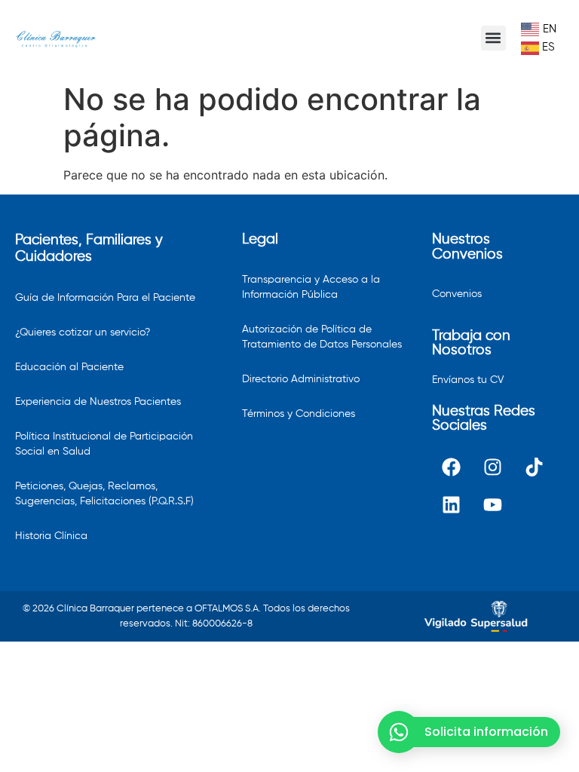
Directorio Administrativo (301, 379)
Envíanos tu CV (468, 380)
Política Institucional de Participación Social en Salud (104, 444)
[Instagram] (492, 467)
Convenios (457, 294)
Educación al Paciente (69, 367)
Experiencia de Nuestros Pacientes (98, 402)
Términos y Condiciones (298, 414)
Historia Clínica (51, 536)
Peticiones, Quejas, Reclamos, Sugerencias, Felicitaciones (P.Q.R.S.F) (104, 494)
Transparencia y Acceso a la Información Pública (311, 287)
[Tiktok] (534, 467)
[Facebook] (451, 467)
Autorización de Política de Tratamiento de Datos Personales (322, 337)
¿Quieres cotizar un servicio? (82, 332)
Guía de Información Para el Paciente (105, 298)
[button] (493, 38)
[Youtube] (492, 504)
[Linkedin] (451, 504)
